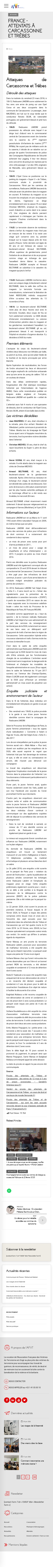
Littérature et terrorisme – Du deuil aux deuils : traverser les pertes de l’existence (25, 1297)
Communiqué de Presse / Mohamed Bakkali (22, 1277)
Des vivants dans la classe (15, 1286)
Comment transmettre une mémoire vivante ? (22, 1291)
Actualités (14, 1135)
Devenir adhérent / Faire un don (37, 1536)
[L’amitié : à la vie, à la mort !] (26, 1140)
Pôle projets (10, 1317)
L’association (30, 1522)
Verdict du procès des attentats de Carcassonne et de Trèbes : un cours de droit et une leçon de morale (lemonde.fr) (26, 1092)
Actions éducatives (26, 1131)
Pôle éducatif (10, 1322)
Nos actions (8, 1527)
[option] (26, 65)
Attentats (13, 15)
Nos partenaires (9, 1536)
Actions (12, 1131)
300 (34, 1477)
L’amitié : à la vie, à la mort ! (17, 1148)
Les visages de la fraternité (15, 1282)
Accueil (6, 1522)
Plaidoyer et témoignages (35, 1527)
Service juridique (12, 1326)
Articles (24, 1135)
